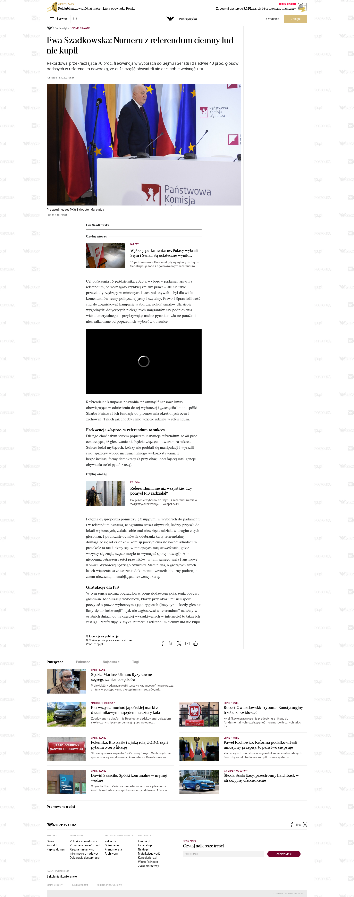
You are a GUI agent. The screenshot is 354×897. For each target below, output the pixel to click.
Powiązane (55, 662)
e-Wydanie (272, 18)
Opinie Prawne (80, 28)
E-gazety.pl (145, 845)
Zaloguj (296, 18)
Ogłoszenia (112, 845)
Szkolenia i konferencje (62, 876)
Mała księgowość (149, 853)
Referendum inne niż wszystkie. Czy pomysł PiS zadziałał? (161, 491)
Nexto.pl (143, 849)
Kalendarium (80, 885)
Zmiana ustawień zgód (85, 845)
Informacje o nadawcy (84, 853)
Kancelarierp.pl (147, 857)
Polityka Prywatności (83, 841)
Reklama (110, 841)
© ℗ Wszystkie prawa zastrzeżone (109, 640)
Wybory (134, 244)
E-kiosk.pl (144, 841)
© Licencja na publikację (102, 636)
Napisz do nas (56, 849)
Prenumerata (113, 849)
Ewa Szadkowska (97, 225)
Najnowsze (111, 662)
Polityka (135, 482)
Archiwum (111, 853)
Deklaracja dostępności (85, 857)
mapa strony (55, 885)
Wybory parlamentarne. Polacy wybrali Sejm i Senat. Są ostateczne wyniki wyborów (164, 253)
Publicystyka (188, 19)
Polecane (83, 662)
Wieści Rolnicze (148, 861)
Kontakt (52, 845)
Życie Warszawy (148, 865)
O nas (50, 841)
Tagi (135, 662)
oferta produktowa (109, 885)
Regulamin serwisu (82, 849)
